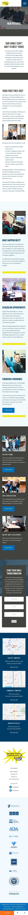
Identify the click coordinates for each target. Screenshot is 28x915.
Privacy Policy (6, 906)
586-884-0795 (14, 667)
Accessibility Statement (8, 909)
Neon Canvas (22, 909)
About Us (14, 776)
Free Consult (7, 912)
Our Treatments (14, 779)
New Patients (14, 771)
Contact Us (14, 774)
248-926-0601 (14, 700)
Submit (14, 621)
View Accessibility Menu (17, 906)
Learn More (8, 410)
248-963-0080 (14, 732)
